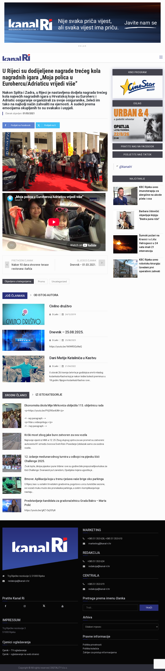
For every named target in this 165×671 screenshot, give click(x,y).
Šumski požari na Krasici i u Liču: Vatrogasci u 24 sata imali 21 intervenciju (149, 243)
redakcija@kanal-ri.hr (18, 581)
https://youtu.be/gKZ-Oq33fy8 (39, 510)
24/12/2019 (70, 314)
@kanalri (125, 167)
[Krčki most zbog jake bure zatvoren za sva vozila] (11, 441)
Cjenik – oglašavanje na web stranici (20, 654)
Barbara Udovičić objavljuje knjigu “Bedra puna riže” (149, 215)
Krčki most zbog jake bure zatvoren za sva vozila (55, 435)
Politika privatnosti (92, 644)
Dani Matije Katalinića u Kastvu (72, 358)
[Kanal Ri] (16, 57)
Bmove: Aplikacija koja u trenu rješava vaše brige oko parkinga (64, 479)
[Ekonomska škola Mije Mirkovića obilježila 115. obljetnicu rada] (11, 415)
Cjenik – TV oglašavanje (14, 650)
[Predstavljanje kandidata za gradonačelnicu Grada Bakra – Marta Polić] (11, 505)
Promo (41, 281)
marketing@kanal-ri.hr (99, 543)
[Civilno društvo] (23, 314)
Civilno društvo (60, 306)
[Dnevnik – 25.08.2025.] (23, 340)
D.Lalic (55, 314)
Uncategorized (59, 281)
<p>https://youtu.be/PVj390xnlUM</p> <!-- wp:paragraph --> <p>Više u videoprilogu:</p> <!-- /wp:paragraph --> (44, 418)
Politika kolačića (91, 648)
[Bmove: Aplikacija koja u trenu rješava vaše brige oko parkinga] (11, 485)
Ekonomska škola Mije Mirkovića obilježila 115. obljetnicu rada (63, 405)
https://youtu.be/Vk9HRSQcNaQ (65, 346)
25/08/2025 (70, 340)
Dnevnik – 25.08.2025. (66, 332)
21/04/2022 (70, 366)
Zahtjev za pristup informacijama (100, 652)
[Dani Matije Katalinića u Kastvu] (23, 369)
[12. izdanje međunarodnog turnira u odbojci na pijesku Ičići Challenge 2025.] (11, 463)
